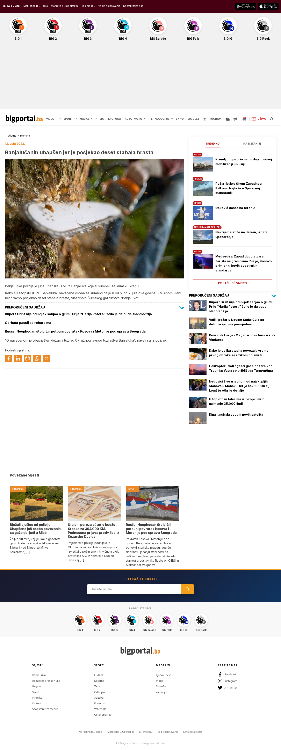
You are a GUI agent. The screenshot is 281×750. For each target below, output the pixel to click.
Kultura (36, 703)
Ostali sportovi (103, 714)
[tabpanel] (232, 218)
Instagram (230, 681)
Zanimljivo (162, 692)
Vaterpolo (100, 709)
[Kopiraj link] (46, 358)
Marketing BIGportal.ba (120, 732)
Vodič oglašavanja (109, 5)
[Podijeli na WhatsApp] (37, 358)
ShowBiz (161, 686)
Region (36, 686)
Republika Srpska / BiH (46, 681)
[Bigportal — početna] (24, 119)
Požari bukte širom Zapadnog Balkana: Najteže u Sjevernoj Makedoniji (238, 188)
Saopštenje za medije (45, 709)
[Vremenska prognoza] (227, 119)
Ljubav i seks (163, 675)
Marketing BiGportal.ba (65, 5)
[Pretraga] (271, 119)
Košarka (99, 681)
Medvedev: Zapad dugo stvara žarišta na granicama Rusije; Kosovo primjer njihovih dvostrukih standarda (243, 263)
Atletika (98, 697)
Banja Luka (39, 675)
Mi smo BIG (146, 732)
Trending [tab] (213, 143)
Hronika (25, 135)
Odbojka (99, 692)
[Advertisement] (140, 77)
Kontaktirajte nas (133, 5)
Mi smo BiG (88, 5)
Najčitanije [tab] (252, 143)
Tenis (97, 686)
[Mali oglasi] (235, 119)
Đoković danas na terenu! (235, 208)
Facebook (230, 674)
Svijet (35, 692)
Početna (11, 135)
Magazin (163, 665)
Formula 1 (100, 703)
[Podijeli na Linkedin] (18, 358)
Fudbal (98, 675)
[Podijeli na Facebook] (8, 358)
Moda (159, 681)
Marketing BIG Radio (35, 5)
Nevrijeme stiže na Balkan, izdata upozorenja (241, 234)
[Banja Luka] (244, 119)
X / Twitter (230, 687)
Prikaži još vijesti (232, 283)
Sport (99, 665)
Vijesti (37, 665)
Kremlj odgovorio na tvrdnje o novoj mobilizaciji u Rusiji (243, 161)
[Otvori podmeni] (60, 119)
